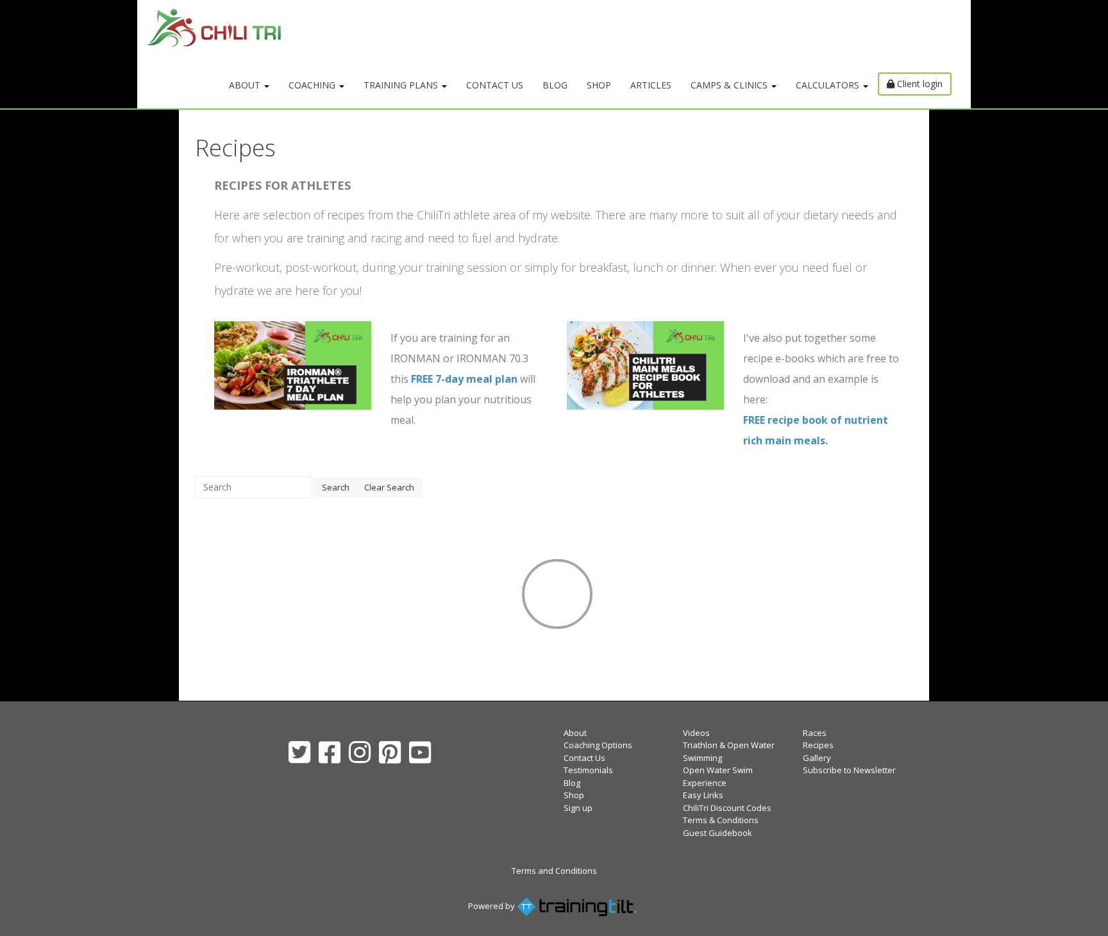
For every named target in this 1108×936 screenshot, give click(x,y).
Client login (918, 84)
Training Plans (402, 85)
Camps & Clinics (730, 85)
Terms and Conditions (554, 870)
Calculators (829, 85)
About (246, 85)
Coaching (313, 85)
